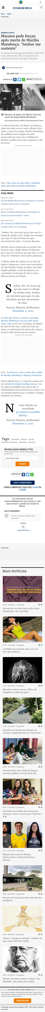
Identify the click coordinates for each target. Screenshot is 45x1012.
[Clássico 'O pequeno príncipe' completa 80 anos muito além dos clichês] (22, 919)
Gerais (9, 14)
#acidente (15, 439)
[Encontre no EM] (41, 7)
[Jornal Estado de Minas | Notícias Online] (22, 8)
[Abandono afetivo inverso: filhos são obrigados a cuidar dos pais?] (22, 670)
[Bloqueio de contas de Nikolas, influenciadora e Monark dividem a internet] (22, 835)
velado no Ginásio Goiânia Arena (20, 384)
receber (22, 464)
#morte (24, 439)
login (35, 487)
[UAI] (21, 2)
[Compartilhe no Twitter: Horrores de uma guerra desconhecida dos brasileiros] (41, 894)
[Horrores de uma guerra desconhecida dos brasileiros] (22, 878)
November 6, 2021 (22, 310)
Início (2, 14)
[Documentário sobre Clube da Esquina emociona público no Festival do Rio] (22, 751)
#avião (31, 439)
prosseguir (22, 1000)
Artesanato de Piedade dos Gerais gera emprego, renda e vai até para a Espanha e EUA (22, 814)
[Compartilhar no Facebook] (15, 80)
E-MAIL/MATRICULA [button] (24, 530)
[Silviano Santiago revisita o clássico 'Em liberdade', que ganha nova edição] (22, 959)
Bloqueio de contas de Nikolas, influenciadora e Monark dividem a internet (19, 857)
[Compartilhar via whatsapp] (23, 80)
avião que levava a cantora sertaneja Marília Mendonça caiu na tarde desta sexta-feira (20, 321)
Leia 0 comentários (22, 482)
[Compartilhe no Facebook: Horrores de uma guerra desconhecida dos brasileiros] (39, 894)
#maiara (31, 442)
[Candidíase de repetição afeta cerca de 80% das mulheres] (22, 629)
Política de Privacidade (14, 996)
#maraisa (23, 442)
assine (22, 489)
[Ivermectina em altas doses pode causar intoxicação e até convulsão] (22, 589)
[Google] (23, 526)
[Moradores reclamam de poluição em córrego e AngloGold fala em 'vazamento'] (22, 711)
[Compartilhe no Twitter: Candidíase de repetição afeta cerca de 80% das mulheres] (41, 645)
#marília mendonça (9, 442)
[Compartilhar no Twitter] (19, 80)
